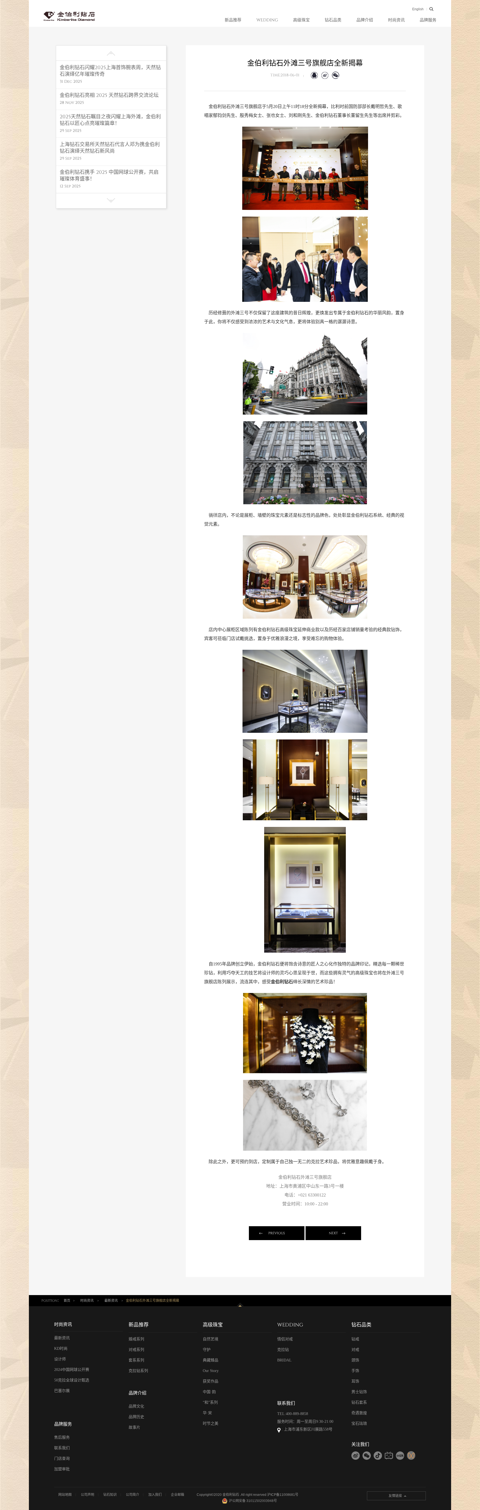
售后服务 (62, 1437)
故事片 (134, 1427)
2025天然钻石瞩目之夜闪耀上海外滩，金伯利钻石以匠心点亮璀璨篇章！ (110, 120)
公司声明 (87, 1495)
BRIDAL (284, 1360)
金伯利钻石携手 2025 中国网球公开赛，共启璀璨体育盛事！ (109, 175)
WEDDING (267, 20)
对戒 (355, 1350)
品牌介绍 (364, 20)
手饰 (355, 1371)
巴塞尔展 (62, 1391)
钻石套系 (359, 1402)
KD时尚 (61, 1348)
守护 (207, 1350)
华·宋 (207, 1413)
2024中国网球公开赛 (71, 1370)
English (418, 9)
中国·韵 (209, 1392)
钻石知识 (110, 1495)
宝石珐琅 (359, 1423)
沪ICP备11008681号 (282, 1495)
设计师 (60, 1359)
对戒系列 (136, 1350)
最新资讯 (111, 1300)
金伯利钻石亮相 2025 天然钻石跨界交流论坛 (109, 95)
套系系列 (136, 1360)
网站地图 (65, 1495)
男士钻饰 (359, 1392)
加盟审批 (62, 1469)
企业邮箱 (177, 1495)
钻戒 (355, 1339)
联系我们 (62, 1448)
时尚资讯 (396, 20)
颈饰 (355, 1360)
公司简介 (132, 1495)
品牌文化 (136, 1406)
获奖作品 (210, 1381)
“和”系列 (210, 1402)
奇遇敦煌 (359, 1413)
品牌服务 (428, 20)
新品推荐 (233, 20)
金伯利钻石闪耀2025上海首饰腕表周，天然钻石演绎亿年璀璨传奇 (110, 71)
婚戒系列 (136, 1339)
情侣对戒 (285, 1339)
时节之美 (210, 1423)
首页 (67, 1300)
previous (276, 1233)
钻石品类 (333, 20)
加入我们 (155, 1495)
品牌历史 (136, 1417)
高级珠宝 (301, 20)
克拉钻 (283, 1350)
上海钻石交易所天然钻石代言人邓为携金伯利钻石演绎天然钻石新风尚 (110, 148)
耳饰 (355, 1381)
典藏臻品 (210, 1360)
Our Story (211, 1371)
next (333, 1233)
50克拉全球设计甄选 (71, 1380)
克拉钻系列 (138, 1371)
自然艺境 (210, 1339)
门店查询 (62, 1458)
